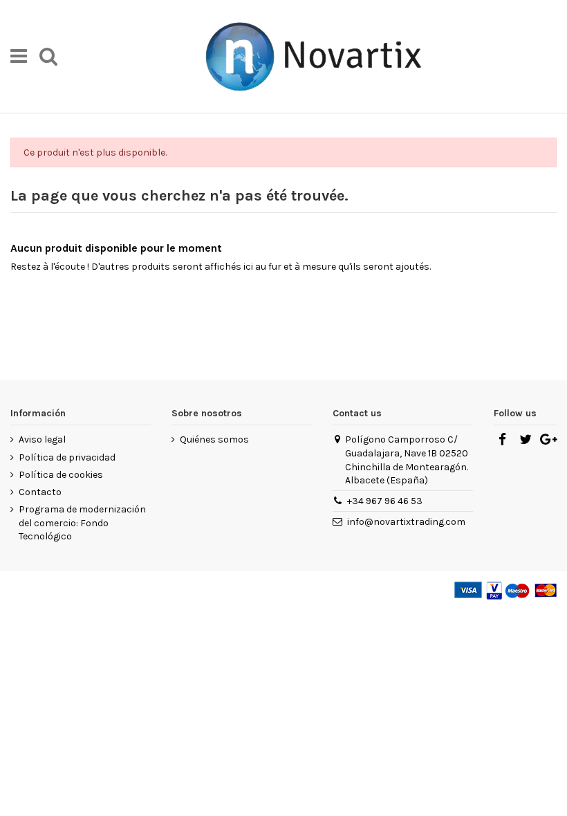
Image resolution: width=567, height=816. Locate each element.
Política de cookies (61, 475)
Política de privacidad (67, 457)
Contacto (40, 492)
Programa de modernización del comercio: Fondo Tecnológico (82, 522)
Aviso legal (42, 439)
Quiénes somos (214, 439)
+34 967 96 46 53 (384, 501)
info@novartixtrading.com (406, 522)
